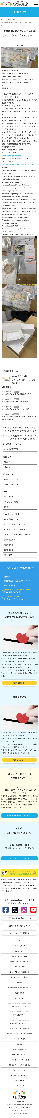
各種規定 (6, 462)
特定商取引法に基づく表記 (19, 1075)
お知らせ (16, 392)
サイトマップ (19, 1086)
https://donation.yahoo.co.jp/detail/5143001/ (19, 164)
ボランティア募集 (19, 1039)
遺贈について (18, 760)
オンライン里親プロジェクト (14, 524)
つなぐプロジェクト (11, 585)
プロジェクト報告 (11, 514)
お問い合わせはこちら (18, 858)
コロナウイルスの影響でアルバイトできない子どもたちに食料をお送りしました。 (18, 437)
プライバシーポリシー (19, 1070)
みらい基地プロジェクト (17, 591)
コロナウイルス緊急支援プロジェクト (17, 534)
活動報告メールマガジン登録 (19, 1060)
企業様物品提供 (9, 539)
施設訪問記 (7, 555)
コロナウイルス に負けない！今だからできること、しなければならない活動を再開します (20, 429)
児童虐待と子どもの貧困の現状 (19, 961)
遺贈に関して (19, 993)
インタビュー (9, 474)
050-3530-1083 (19, 844)
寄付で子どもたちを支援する (19, 972)
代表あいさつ (19, 951)
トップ (19, 941)
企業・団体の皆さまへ (18, 925)
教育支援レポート (10, 550)
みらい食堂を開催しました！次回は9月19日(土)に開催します (19, 418)
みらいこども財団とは (19, 946)
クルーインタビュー (10, 479)
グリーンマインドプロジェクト (15, 529)
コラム (6, 491)
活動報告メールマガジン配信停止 (19, 1065)
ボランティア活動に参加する (19, 1028)
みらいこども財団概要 (19, 956)
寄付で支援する (18, 683)
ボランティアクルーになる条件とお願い (19, 1034)
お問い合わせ (19, 1081)
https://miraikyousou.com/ (12, 155)
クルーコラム (8, 496)
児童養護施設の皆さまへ (18, 918)
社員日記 (6, 507)
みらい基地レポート (10, 519)
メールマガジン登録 (18, 933)
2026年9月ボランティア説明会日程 (17, 401)
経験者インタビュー (10, 484)
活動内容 (7, 577)
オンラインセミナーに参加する (18, 815)
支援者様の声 (19, 1044)
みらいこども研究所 (12, 443)
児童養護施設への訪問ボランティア (17, 581)
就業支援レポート (10, 545)
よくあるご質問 (19, 967)
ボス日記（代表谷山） (11, 502)
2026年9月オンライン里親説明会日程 (17, 394)
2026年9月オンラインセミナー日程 (17, 409)
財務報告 (6, 467)
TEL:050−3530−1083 (19, 1110)
